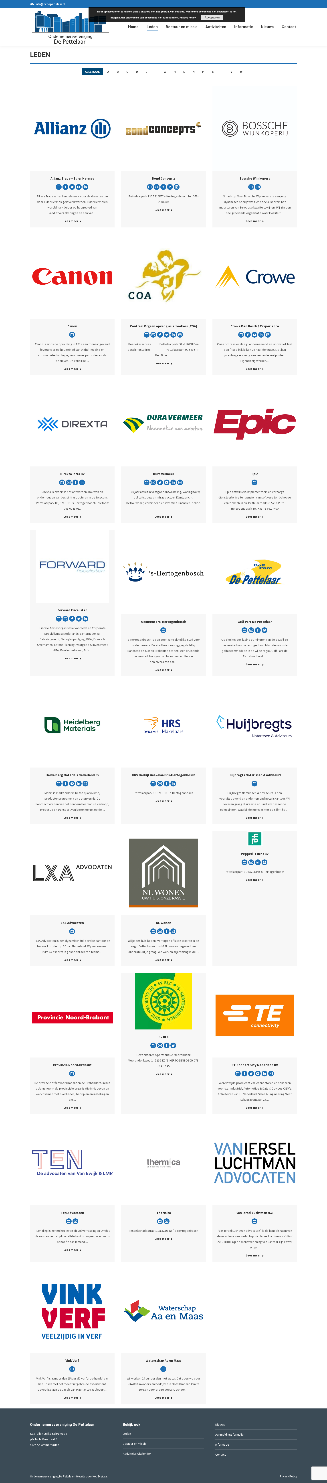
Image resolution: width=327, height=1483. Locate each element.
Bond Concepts (163, 178)
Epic (255, 474)
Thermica (163, 1213)
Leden (127, 1434)
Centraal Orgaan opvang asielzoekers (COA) (163, 326)
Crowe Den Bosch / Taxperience (254, 326)
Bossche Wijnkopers (255, 178)
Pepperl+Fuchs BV (254, 854)
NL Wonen (163, 923)
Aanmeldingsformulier (230, 1434)
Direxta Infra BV (72, 474)
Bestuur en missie (135, 1444)
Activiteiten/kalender (137, 1454)
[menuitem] (133, 27)
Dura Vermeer (163, 474)
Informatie (222, 1444)
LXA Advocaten (72, 923)
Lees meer (70, 221)
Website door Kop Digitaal (91, 1476)
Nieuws (220, 1424)
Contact (220, 1455)
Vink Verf (72, 1360)
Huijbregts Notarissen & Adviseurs (254, 775)
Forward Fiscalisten (72, 610)
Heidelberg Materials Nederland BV (72, 775)
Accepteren (212, 17)
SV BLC (164, 1037)
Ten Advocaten (72, 1213)
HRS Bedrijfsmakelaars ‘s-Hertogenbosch (163, 775)
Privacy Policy (188, 17)
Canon (72, 326)
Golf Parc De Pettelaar (255, 622)
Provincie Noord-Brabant (72, 1065)
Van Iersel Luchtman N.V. (254, 1213)
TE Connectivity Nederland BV (255, 1065)
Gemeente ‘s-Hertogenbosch (163, 622)
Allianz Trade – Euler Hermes (72, 178)
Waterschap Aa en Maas (163, 1360)
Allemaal (92, 71)
